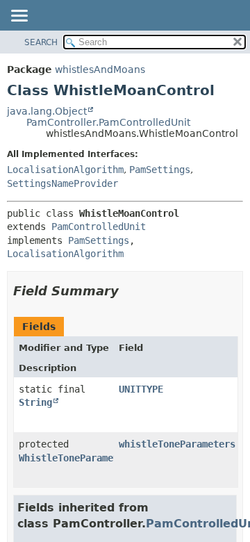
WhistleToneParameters (77, 457)
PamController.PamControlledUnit (108, 122)
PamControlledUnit (98, 226)
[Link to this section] (128, 291)
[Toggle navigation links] (19, 16)
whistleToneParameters (177, 444)
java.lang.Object (47, 111)
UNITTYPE (141, 389)
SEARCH (41, 42)
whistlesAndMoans (100, 69)
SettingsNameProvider (62, 183)
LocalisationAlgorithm (65, 169)
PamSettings (159, 169)
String (35, 402)
